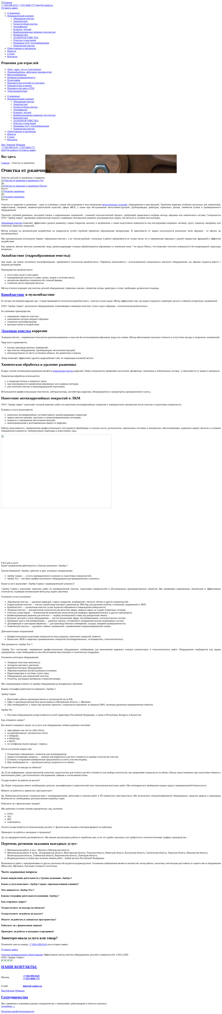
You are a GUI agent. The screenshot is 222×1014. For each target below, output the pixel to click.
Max (3, 144)
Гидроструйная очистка (25, 24)
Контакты (12, 56)
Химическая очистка (24, 45)
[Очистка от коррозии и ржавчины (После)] (24, 186)
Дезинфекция (20, 26)
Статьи (10, 53)
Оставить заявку (9, 8)
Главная (5, 163)
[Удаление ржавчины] (12, 191)
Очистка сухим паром (24, 40)
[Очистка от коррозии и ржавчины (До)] (22, 180)
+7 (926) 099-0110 (38, 944)
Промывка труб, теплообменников (31, 43)
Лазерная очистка (16, 331)
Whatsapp (20, 144)
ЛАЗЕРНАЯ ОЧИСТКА (26, 37)
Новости (11, 51)
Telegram (10, 144)
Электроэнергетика (17, 91)
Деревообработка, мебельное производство (29, 72)
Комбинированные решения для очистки (34, 32)
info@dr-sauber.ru (44, 5)
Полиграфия (13, 80)
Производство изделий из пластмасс (26, 83)
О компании (13, 13)
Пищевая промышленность (21, 77)
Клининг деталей (22, 29)
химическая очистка (63, 371)
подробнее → (8, 1006)
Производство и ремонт (19, 85)
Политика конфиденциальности (17, 1011)
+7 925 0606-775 (26, 147)
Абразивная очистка (23, 18)
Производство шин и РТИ (20, 88)
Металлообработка (17, 74)
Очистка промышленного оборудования (22, 954)
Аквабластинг (20, 21)
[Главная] (6, 2)
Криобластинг (20, 34)
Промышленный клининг (20, 15)
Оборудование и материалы (21, 48)
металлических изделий (114, 204)
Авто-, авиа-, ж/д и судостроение (24, 69)
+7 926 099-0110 (9, 147)
